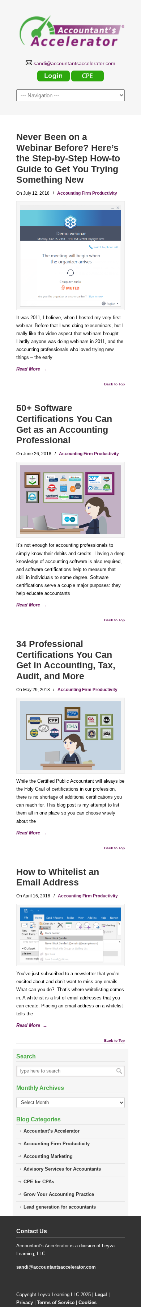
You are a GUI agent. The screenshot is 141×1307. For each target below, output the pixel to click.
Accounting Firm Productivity (87, 193)
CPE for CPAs (39, 1181)
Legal (101, 1294)
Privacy (24, 1302)
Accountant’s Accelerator (52, 1131)
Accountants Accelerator (70, 29)
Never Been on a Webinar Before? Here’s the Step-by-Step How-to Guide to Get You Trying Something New (68, 158)
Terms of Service (55, 1302)
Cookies (87, 1302)
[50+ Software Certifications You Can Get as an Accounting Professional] (70, 499)
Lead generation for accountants (60, 1207)
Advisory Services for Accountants (62, 1169)
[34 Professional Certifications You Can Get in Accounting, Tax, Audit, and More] (70, 735)
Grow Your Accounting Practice (59, 1194)
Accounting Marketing (48, 1156)
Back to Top (114, 384)
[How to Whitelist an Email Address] (70, 935)
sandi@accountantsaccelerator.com (56, 1267)
